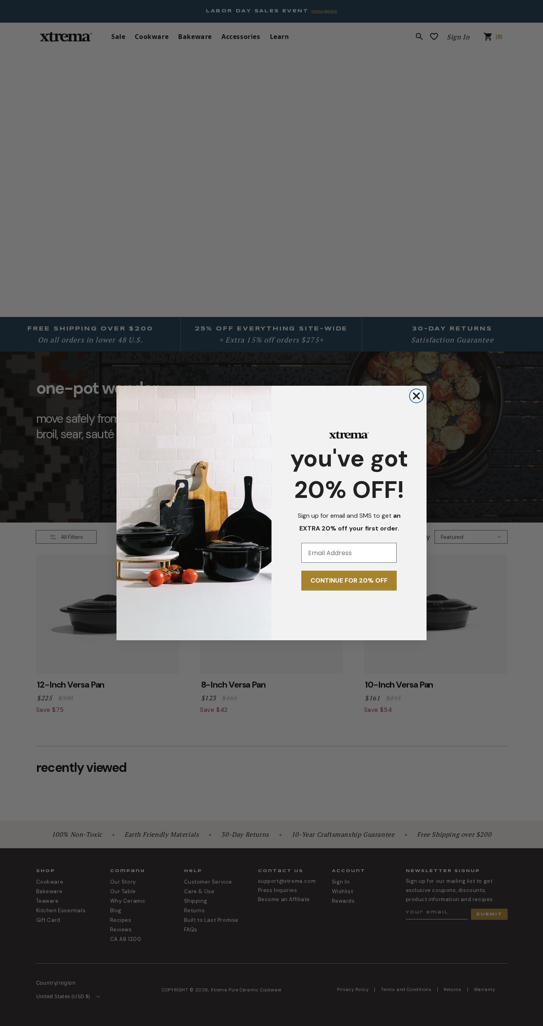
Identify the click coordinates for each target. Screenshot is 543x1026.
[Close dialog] (416, 396)
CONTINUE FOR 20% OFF (349, 580)
